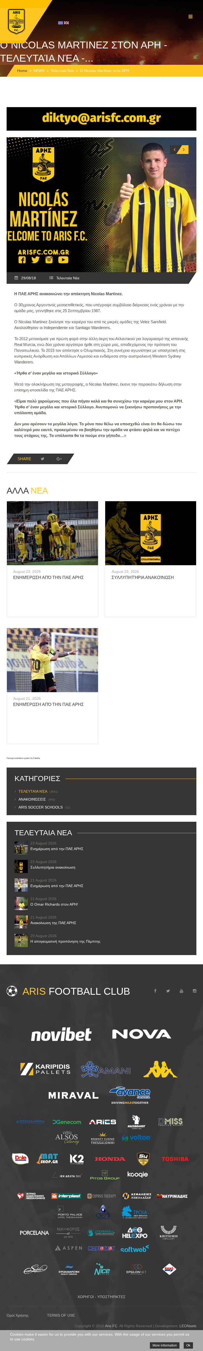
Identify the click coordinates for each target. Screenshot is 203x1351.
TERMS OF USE (61, 1315)
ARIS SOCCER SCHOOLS (44, 807)
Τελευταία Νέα (62, 71)
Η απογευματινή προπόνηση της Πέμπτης (65, 941)
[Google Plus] (59, 459)
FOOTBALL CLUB (76, 991)
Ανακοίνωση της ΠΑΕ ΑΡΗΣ (53, 923)
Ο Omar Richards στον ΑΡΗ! (54, 904)
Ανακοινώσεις (37, 799)
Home (22, 71)
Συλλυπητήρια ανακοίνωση (143, 577)
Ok (188, 1345)
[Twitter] (42, 459)
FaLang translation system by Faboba (23, 758)
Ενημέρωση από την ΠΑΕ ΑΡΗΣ (48, 577)
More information (165, 1345)
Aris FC (111, 1326)
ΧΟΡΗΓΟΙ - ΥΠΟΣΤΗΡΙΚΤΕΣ (101, 1297)
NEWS (39, 71)
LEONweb (187, 1326)
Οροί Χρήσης (18, 1315)
